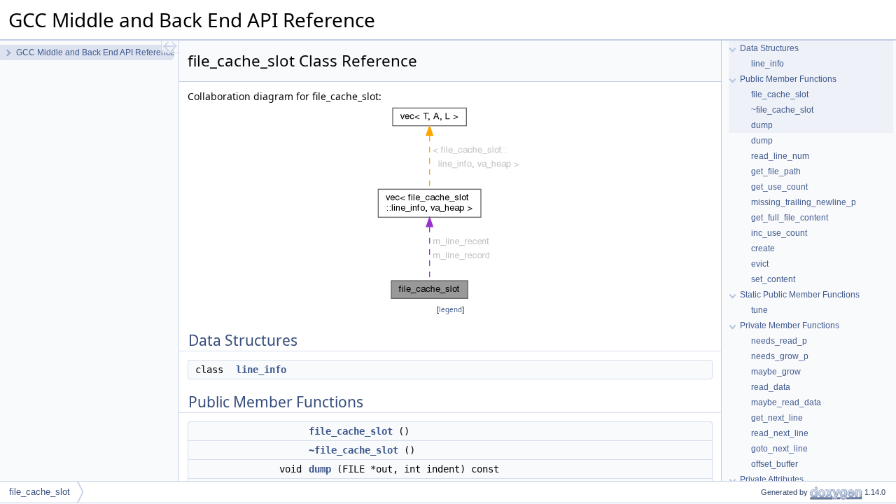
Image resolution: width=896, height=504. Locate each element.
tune (759, 310)
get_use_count (779, 187)
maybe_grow (776, 372)
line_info (261, 369)
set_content (773, 279)
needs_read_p (779, 341)
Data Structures (769, 48)
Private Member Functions (789, 325)
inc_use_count (779, 233)
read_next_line (779, 433)
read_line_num (780, 156)
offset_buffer (774, 464)
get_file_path (776, 171)
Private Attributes (772, 479)
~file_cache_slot (353, 450)
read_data (770, 387)
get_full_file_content (789, 218)
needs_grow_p (779, 356)
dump (320, 469)
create (763, 248)
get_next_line (777, 418)
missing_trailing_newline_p (803, 202)
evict (760, 264)
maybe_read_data (786, 402)
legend (450, 309)
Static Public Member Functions (800, 295)
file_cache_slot (351, 431)
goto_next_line (779, 449)
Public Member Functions (788, 79)
